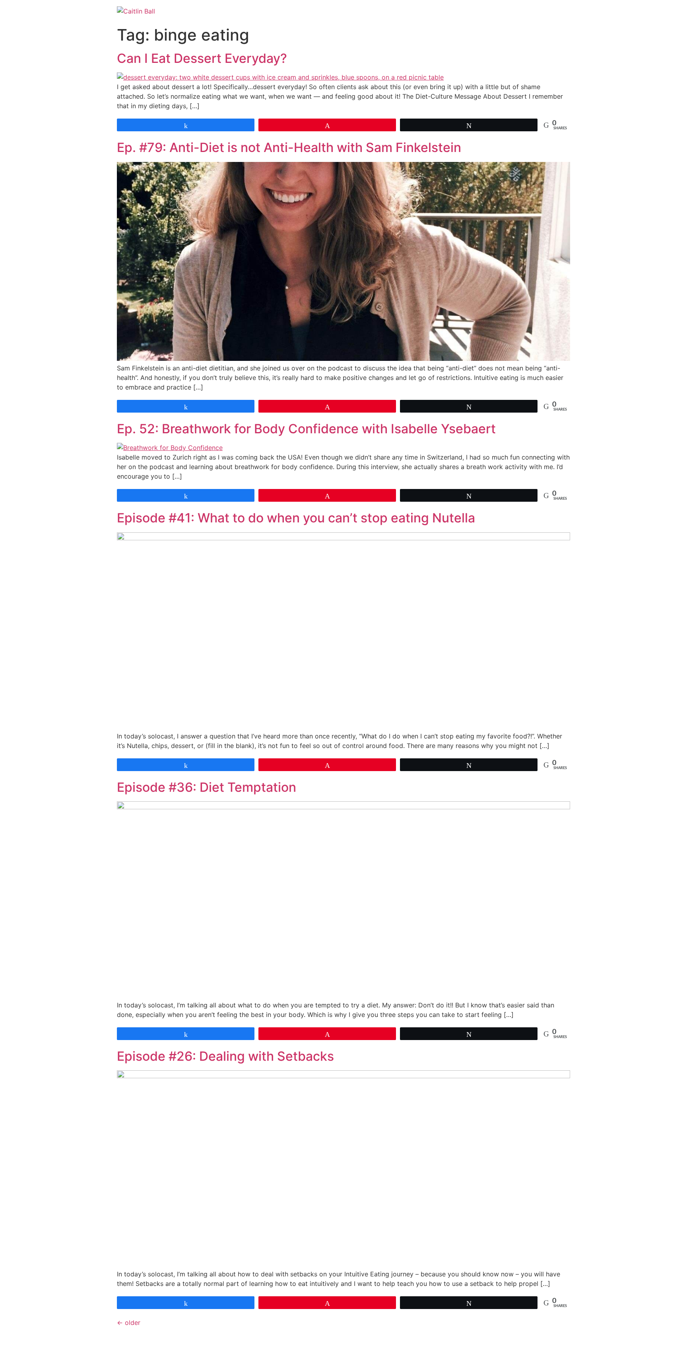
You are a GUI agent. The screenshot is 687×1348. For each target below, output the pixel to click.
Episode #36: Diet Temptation (206, 787)
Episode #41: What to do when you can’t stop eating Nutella (296, 518)
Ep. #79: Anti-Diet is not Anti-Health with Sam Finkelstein (289, 147)
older (128, 1323)
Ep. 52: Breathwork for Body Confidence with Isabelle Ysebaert (306, 428)
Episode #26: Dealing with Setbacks (225, 1056)
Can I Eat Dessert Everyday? (202, 58)
